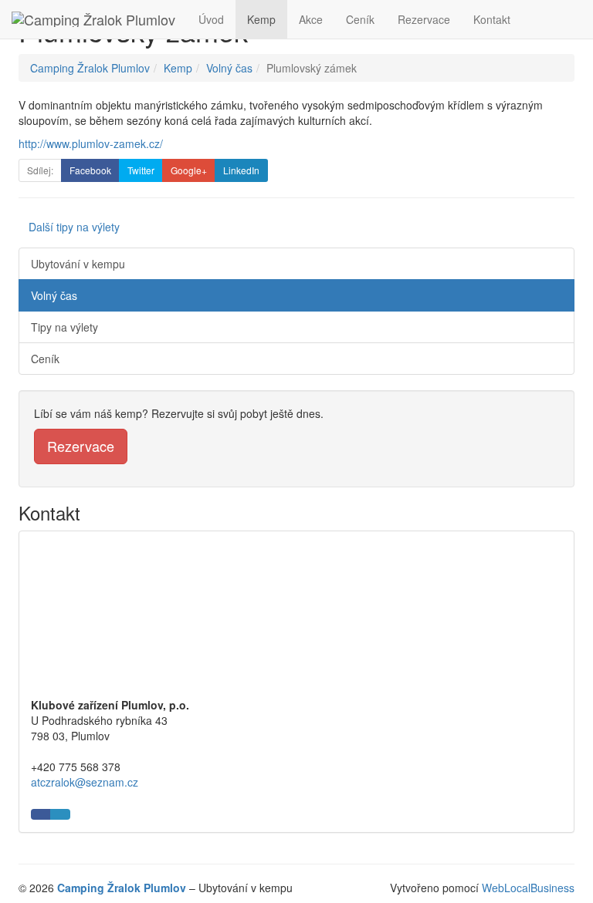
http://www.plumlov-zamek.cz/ (91, 143)
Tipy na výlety (64, 327)
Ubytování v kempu (78, 263)
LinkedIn (241, 170)
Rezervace (424, 19)
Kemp (261, 19)
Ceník (360, 19)
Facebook (90, 170)
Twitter (140, 170)
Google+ (189, 170)
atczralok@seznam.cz (84, 782)
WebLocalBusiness (528, 887)
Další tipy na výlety (74, 226)
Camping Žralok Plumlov (90, 68)
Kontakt (491, 19)
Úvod (211, 19)
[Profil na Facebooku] (41, 814)
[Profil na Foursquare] (60, 814)
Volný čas (229, 68)
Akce (311, 19)
